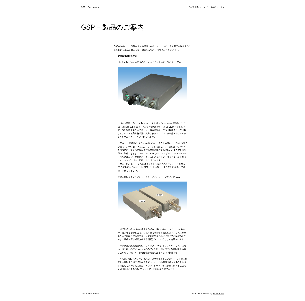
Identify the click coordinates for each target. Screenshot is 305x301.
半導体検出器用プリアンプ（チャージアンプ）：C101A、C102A (149, 177)
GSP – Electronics (90, 7)
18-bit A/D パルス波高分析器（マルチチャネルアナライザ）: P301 (150, 62)
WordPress (218, 293)
